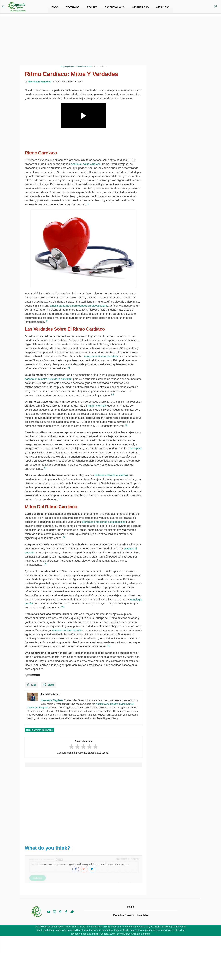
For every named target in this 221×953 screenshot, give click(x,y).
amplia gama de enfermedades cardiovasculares (79, 305)
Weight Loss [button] (140, 7)
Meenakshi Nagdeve (39, 81)
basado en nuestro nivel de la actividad (48, 378)
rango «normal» (97, 405)
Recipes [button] (92, 7)
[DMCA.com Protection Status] (32, 675)
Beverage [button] (72, 7)
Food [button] (54, 7)
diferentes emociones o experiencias (103, 521)
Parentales (142, 915)
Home (130, 906)
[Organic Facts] (16, 7)
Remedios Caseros (123, 915)
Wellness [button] (163, 7)
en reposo (135, 448)
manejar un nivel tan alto (67, 630)
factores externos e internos (111, 475)
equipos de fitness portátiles (101, 356)
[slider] (83, 746)
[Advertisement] (83, 805)
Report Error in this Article (39, 730)
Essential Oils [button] (115, 7)
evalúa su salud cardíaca (86, 164)
